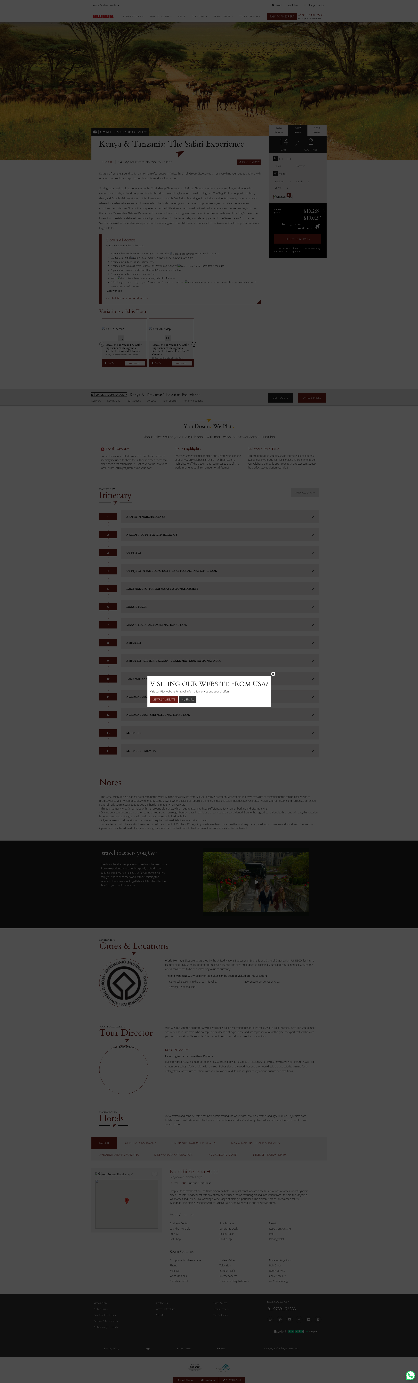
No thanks (188, 699)
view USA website (164, 699)
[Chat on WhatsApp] (410, 1375)
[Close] (273, 674)
